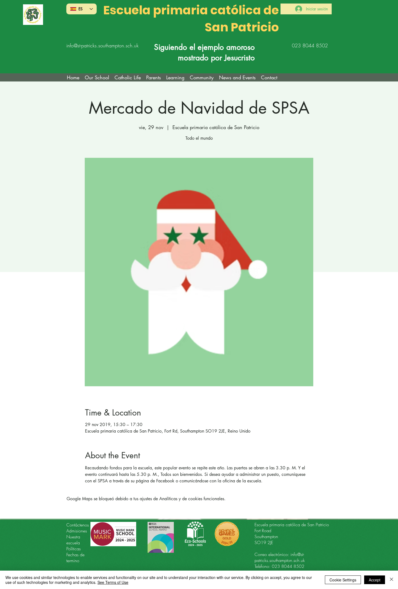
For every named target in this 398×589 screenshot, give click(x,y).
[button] (127, 77)
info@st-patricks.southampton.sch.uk (102, 45)
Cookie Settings (343, 580)
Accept (374, 580)
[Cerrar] (391, 580)
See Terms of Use (112, 582)
